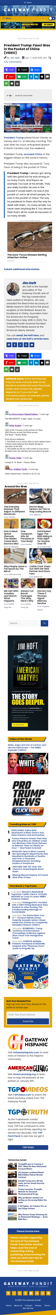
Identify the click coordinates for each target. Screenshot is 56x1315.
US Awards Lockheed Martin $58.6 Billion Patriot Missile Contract (31, 1174)
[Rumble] (31, 1293)
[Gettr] (14, 1293)
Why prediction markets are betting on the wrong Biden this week (32, 1200)
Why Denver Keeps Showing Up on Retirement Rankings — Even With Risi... (33, 1216)
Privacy (38, 1305)
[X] (20, 1293)
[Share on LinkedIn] (36, 76)
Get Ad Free (28, 1308)
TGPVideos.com (22, 1094)
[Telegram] (37, 1293)
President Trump (14, 137)
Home (8, 1305)
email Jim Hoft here (27, 335)
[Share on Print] (17, 83)
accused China (33, 154)
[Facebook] (25, 1293)
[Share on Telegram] (31, 76)
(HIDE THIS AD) (34, 39)
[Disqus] (28, 442)
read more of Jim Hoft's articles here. (28, 338)
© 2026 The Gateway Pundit (28, 1300)
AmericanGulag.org (24, 1074)
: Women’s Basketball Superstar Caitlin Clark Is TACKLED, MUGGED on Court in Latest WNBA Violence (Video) (29, 895)
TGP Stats (28, 1147)
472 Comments (12, 62)
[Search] (44, 623)
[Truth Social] (8, 1293)
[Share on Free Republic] (41, 76)
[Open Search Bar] (43, 18)
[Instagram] (43, 1293)
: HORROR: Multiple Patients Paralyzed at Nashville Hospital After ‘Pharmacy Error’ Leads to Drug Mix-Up (28, 945)
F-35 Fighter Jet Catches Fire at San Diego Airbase (32, 1207)
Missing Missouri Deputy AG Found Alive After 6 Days (30, 876)
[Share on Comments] (47, 76)
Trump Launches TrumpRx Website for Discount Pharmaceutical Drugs (30, 1191)
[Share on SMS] (6, 83)
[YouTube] (48, 1293)
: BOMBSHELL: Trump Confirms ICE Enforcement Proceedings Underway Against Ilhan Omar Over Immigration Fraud (29, 933)
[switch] (52, 18)
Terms (47, 1305)
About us (18, 1305)
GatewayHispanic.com (26, 1052)
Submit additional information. (22, 269)
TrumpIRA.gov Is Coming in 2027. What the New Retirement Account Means (32, 1166)
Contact (28, 1305)
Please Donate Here (28, 1231)
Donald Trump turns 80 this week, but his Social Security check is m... (31, 1183)
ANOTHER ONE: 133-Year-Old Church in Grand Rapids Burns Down (28, 869)
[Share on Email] (11, 83)
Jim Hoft (29, 283)
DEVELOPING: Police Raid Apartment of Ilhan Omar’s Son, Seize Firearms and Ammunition (27, 832)
